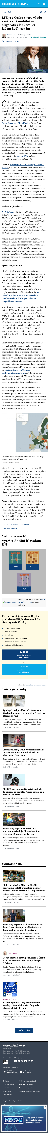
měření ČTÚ (22, 156)
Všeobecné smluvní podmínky (29, 1091)
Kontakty (6, 1081)
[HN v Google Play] (10, 1072)
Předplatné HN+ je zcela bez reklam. (35, 685)
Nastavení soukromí (26, 1088)
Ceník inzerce (7, 1095)
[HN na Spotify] (29, 1061)
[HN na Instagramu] (22, 1061)
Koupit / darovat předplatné (12, 1101)
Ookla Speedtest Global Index (16, 123)
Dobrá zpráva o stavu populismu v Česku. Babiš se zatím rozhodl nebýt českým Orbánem (24, 960)
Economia (6, 1088)
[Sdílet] (41, 12)
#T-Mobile (14, 524)
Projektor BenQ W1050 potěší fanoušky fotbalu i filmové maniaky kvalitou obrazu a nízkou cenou (23, 752)
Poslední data (8, 212)
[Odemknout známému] (45, 12)
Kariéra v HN (7, 1091)
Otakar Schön (12, 35)
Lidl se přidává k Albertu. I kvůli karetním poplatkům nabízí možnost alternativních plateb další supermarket (24, 888)
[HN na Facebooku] (19, 1061)
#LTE (6, 524)
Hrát (16, 567)
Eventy (5, 1104)
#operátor (25, 524)
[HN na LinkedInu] (25, 1061)
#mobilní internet (10, 529)
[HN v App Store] (25, 1072)
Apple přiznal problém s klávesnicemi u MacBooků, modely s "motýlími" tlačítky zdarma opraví (24, 713)
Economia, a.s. (17, 1049)
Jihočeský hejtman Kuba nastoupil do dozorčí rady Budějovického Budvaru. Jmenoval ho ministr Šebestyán (23, 927)
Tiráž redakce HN (8, 1084)
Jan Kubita (12, 953)
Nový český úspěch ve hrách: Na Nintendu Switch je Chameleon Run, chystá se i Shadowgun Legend (22, 831)
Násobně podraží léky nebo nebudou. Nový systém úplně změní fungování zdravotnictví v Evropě (22, 1005)
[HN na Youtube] (32, 1061)
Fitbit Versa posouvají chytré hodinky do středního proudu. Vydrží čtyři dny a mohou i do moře (23, 792)
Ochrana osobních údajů (27, 1081)
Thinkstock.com (38, 71)
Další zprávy (24, 1030)
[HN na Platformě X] (15, 1061)
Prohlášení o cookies (26, 1084)
